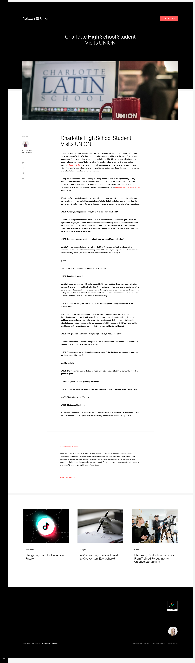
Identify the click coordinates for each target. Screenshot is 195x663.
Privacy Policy (173, 643)
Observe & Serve (75, 165)
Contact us (168, 18)
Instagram (36, 643)
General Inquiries (88, 632)
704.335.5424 (89, 628)
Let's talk (148, 632)
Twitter (55, 643)
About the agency (66, 477)
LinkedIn (26, 643)
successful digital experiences (127, 187)
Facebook (46, 643)
